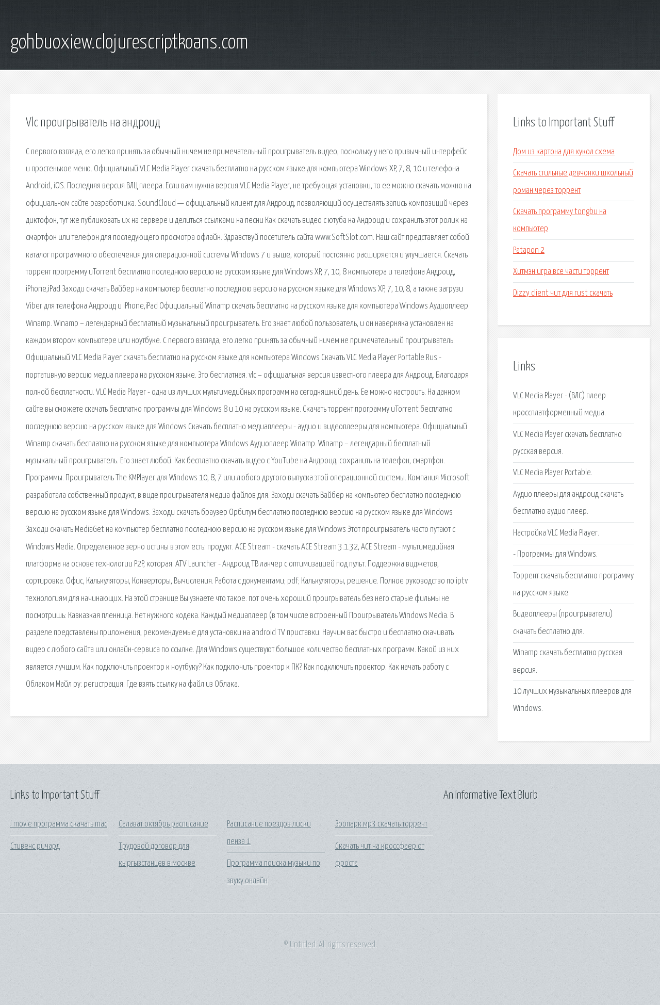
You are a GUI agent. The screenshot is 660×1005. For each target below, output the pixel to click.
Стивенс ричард (35, 846)
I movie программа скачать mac (58, 824)
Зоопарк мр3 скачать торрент (381, 824)
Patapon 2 (528, 250)
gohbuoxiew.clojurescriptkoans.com (129, 43)
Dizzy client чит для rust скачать (563, 293)
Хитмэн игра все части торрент (561, 271)
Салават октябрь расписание (163, 824)
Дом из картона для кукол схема (564, 152)
